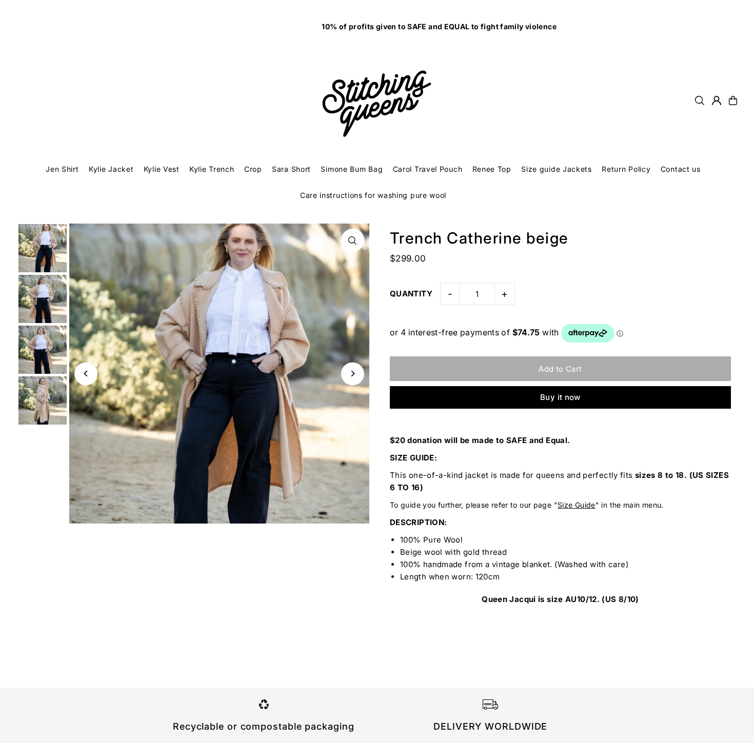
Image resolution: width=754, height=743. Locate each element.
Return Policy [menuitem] (626, 169)
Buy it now (560, 397)
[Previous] (85, 373)
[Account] (716, 100)
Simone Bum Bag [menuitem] (352, 169)
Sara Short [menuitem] (291, 169)
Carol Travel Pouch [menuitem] (428, 169)
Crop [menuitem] (253, 169)
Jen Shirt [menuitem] (62, 169)
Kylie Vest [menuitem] (162, 169)
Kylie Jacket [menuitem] (111, 169)
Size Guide (577, 504)
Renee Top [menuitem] (491, 169)
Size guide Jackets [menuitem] (556, 169)
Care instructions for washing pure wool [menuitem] (373, 195)
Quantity (411, 293)
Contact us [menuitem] (681, 169)
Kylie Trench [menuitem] (211, 169)
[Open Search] (699, 100)
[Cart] (733, 100)
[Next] (352, 373)
